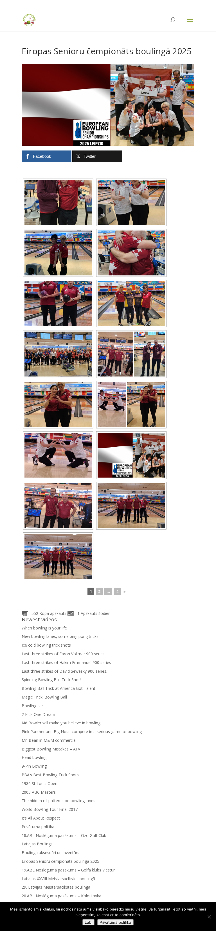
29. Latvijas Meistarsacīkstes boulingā (56, 887)
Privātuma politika (38, 826)
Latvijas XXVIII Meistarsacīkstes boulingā (58, 878)
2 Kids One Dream (38, 714)
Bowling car (32, 705)
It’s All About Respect (41, 818)
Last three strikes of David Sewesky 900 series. (64, 671)
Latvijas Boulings (37, 843)
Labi (88, 922)
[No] (209, 916)
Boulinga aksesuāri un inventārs (50, 852)
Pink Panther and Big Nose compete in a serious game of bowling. (82, 731)
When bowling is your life (44, 628)
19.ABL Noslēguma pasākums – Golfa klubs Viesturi (69, 870)
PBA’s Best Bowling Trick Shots (50, 774)
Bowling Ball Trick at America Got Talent (58, 688)
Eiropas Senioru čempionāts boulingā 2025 (60, 861)
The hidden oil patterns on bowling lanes (58, 800)
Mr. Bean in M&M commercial (49, 740)
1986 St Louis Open (39, 783)
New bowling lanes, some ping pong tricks (60, 636)
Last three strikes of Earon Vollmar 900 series (63, 653)
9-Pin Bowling (34, 766)
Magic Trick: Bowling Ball (44, 697)
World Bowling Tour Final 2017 (50, 809)
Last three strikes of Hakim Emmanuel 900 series (66, 662)
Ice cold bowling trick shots (46, 645)
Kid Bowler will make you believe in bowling (61, 722)
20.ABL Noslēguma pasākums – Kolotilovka (61, 895)
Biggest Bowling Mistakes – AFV (51, 749)
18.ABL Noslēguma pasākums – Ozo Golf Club (64, 835)
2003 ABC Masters (39, 792)
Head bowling (34, 757)
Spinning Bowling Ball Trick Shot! (51, 679)
